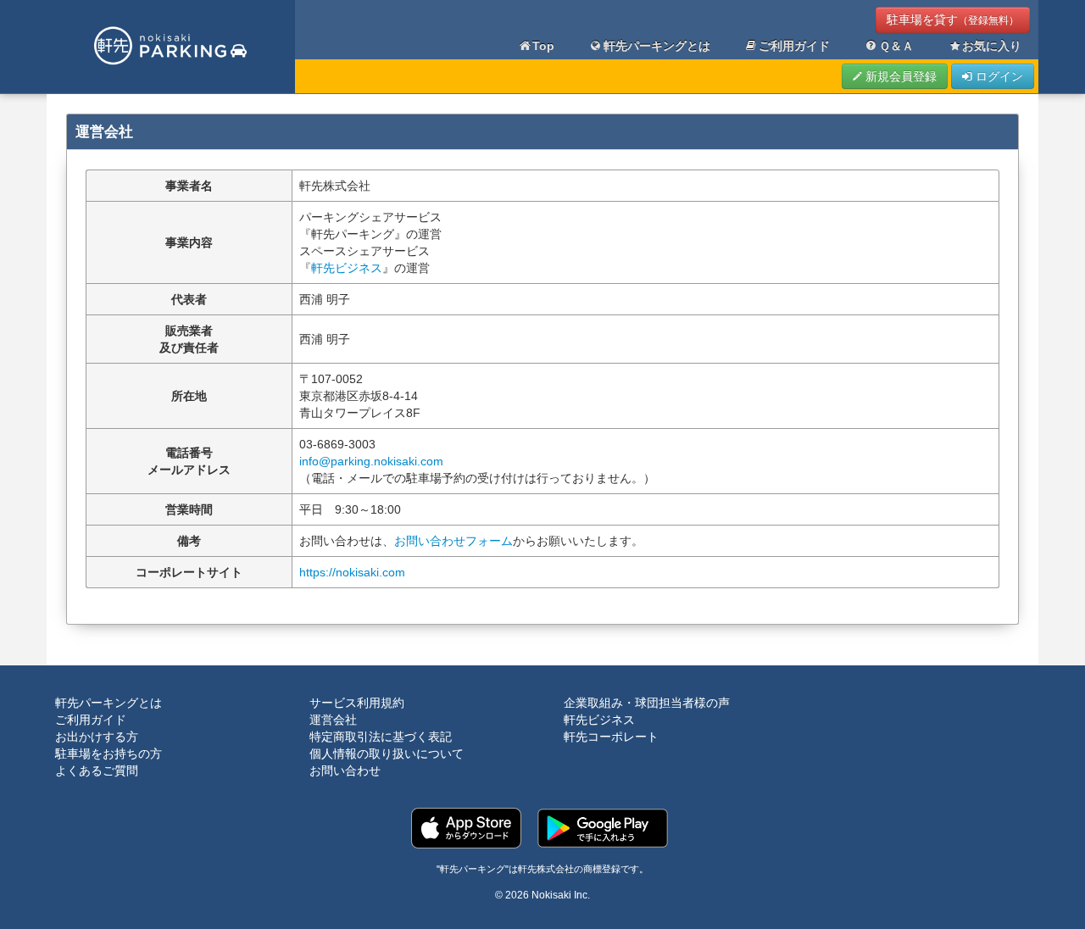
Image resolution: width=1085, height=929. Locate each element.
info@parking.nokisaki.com (371, 461)
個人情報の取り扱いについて (386, 753)
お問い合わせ (345, 770)
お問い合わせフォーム (453, 541)
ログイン (997, 76)
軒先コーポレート (611, 736)
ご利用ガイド (794, 46)
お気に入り (991, 46)
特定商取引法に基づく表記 (380, 736)
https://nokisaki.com (352, 572)
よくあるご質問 (96, 770)
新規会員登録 (899, 76)
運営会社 (333, 719)
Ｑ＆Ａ (896, 46)
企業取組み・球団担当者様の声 (647, 702)
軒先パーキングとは (657, 46)
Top (543, 46)
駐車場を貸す (953, 19)
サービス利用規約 (356, 702)
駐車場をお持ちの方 (108, 753)
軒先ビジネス (346, 268)
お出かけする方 (96, 736)
